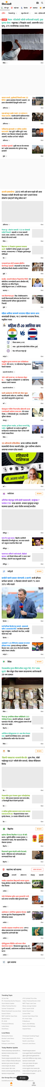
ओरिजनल (5, 108)
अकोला (5, 875)
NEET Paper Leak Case (29, 1003)
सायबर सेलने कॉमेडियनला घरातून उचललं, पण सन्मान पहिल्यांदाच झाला (32, 1058)
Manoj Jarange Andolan (29, 1006)
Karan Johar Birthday (28, 1023)
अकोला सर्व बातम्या (37, 869)
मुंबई (4, 156)
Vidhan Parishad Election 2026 (31, 1001)
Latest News (5, 1026)
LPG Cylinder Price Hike (29, 998)
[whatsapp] (39, 63)
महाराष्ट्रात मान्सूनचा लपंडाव (8, 1073)
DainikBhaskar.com (7, 1080)
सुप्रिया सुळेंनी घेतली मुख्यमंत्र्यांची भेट (30, 1056)
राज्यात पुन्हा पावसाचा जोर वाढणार (30, 1063)
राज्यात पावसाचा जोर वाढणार (28, 1073)
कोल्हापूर (33, 875)
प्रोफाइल (34, 1085)
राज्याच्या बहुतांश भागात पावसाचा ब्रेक (31, 1068)
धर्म (3, 403)
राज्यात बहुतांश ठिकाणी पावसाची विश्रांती (31, 1053)
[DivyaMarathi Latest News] (7, 4)
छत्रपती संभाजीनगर (8, 372)
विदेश (4, 63)
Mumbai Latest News (8, 1038)
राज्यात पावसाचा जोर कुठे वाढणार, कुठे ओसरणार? (32, 1071)
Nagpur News (6, 1041)
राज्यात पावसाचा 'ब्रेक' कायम (8, 1068)
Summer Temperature (8, 1008)
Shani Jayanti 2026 (28, 1008)
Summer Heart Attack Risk (30, 1016)
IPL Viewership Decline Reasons (11, 1001)
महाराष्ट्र (5, 290)
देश (3, 258)
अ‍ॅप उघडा (22, 1078)
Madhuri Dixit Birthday (28, 1026)
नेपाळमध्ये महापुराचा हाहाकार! (28, 1050)
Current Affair (26, 1013)
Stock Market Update (8, 1003)
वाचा (11, 1085)
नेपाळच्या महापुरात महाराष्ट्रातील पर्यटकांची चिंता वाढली (11, 1058)
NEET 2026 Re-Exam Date (9, 1016)
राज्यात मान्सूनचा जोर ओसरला (8, 1066)
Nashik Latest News (28, 1041)
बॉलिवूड (5, 533)
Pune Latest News (27, 1038)
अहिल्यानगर (23, 875)
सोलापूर (5, 420)
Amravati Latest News (28, 1043)
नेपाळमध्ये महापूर (5, 1056)
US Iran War (5, 998)
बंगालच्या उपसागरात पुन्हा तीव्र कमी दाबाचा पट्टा (11, 1071)
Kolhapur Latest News (8, 1043)
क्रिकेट (5, 621)
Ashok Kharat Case (28, 1011)
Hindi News (5, 1029)
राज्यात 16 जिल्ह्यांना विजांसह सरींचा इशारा (11, 1061)
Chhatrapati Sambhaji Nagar (30, 1036)
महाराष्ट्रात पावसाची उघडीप (28, 1061)
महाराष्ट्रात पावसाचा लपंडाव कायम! (9, 1053)
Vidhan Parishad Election (9, 1006)
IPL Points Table (27, 1018)
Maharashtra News (7, 1036)
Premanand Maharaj (8, 1023)
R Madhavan (26, 1021)
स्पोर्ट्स (4, 356)
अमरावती (14, 875)
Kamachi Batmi (6, 1013)
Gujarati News (26, 1029)
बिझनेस (5, 728)
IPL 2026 (4, 1021)
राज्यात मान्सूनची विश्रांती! (28, 1066)
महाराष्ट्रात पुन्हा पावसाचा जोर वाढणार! (10, 1063)
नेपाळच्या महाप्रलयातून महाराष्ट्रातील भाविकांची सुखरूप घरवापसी (11, 1050)
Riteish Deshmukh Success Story (11, 1011)
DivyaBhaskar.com (27, 1080)
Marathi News (6, 1018)
